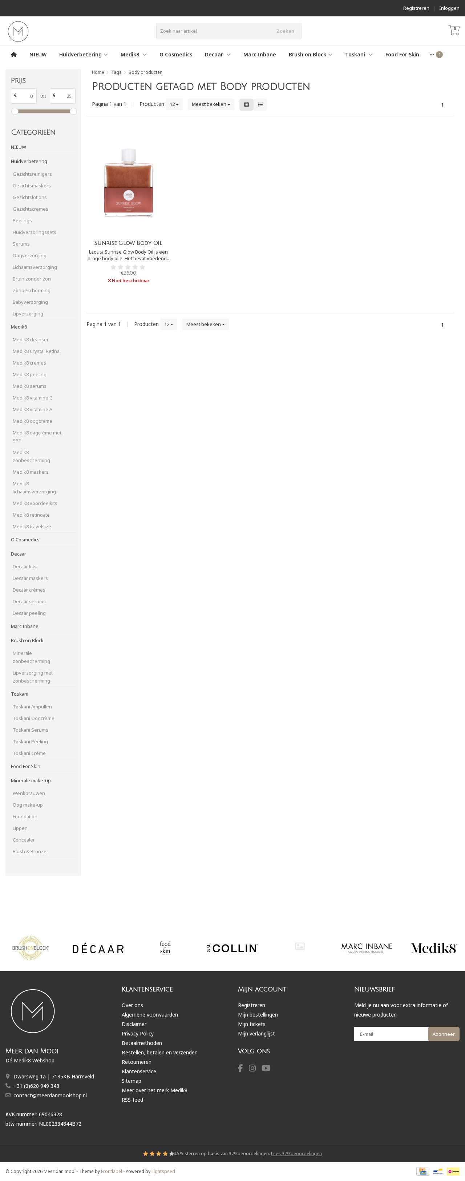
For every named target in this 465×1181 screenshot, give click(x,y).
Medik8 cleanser (31, 339)
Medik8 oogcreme (32, 421)
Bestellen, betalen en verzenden (160, 1052)
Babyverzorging (30, 302)
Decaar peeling (29, 613)
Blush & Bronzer (30, 851)
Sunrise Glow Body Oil (128, 243)
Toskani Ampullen (32, 706)
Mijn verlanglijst (256, 1033)
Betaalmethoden (142, 1042)
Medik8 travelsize (32, 526)
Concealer (24, 839)
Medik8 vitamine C (32, 397)
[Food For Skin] (165, 948)
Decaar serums (29, 601)
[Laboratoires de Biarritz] (299, 946)
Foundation (25, 816)
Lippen (20, 828)
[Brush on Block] (30, 948)
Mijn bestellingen (258, 1014)
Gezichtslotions (30, 197)
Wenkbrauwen (29, 793)
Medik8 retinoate (31, 515)
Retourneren (136, 1061)
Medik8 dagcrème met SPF (37, 436)
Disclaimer (134, 1024)
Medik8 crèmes (29, 362)
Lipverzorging (28, 313)
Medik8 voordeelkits (35, 503)
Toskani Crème (29, 753)
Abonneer (444, 1034)
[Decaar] (98, 948)
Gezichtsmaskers (32, 185)
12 (173, 104)
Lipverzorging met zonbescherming (33, 676)
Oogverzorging (29, 255)
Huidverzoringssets (34, 232)
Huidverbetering (80, 54)
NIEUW (37, 54)
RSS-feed (132, 1099)
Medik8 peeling (29, 374)
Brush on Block (307, 54)
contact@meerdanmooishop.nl (50, 1095)
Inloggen (449, 8)
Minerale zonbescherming (31, 657)
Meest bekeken (209, 104)
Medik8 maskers (31, 472)
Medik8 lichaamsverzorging (34, 487)
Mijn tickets (252, 1024)
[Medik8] (434, 948)
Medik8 (131, 54)
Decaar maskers (30, 578)
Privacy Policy (138, 1033)
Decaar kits (25, 566)
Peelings (22, 220)
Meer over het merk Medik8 (154, 1090)
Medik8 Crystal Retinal (37, 351)
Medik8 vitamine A (32, 409)
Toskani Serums (30, 730)
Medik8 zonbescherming (31, 456)
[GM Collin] (232, 948)
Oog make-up (28, 805)
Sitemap (131, 1080)
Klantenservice (139, 1071)
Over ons (132, 1005)
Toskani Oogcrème (33, 718)
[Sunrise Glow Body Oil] (128, 182)
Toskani (356, 54)
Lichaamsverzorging (35, 267)
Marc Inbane (259, 54)
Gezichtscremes (30, 209)
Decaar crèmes (29, 589)
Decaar (215, 54)
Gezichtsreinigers (32, 174)
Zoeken (285, 31)
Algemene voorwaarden (150, 1014)
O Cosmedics (175, 54)
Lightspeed (163, 1171)
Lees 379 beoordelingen (296, 1153)
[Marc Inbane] (366, 948)
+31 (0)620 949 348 (36, 1085)
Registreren (416, 8)
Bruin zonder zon (32, 278)
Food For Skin (402, 54)
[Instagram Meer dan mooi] (255, 1069)
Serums (21, 243)
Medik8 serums (29, 386)
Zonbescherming (31, 290)
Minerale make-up (31, 780)
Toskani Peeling (30, 741)
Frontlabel (111, 1171)
